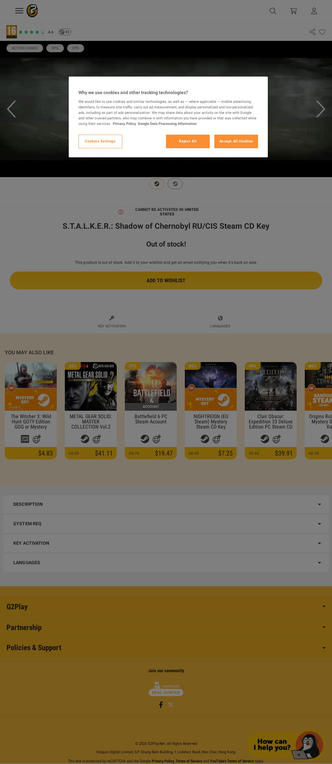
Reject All (187, 141)
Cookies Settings (100, 141)
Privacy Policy (124, 123)
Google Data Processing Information (167, 123)
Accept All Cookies (236, 141)
